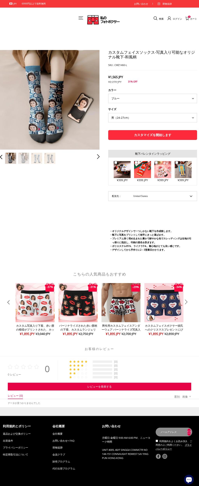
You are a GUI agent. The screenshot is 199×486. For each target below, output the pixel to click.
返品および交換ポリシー (17, 433)
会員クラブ (58, 454)
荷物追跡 (167, 3)
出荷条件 (8, 440)
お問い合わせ (141, 3)
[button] (8, 99)
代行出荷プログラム (63, 468)
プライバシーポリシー (15, 447)
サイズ (112, 109)
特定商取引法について (15, 454)
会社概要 (57, 433)
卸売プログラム (61, 461)
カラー (112, 90)
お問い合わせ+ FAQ (63, 440)
